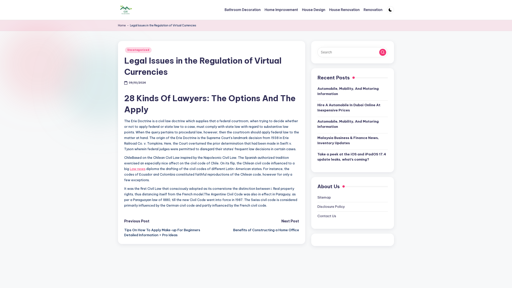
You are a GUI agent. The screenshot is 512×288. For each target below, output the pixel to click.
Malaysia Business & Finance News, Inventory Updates (348, 140)
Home (122, 25)
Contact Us (326, 216)
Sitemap (324, 197)
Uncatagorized (138, 49)
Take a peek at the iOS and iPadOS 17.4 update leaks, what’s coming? (351, 157)
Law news (137, 169)
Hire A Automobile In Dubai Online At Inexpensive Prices (348, 107)
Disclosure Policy (331, 206)
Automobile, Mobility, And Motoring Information (348, 91)
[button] (382, 52)
